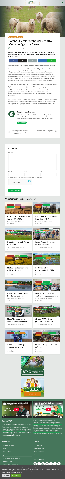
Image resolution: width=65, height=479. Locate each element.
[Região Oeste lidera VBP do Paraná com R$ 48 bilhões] (46, 208)
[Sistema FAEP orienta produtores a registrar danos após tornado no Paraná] (46, 310)
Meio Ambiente (19, 232)
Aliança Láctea (38, 445)
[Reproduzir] (4, 417)
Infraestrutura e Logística (13, 309)
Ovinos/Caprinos (12, 37)
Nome (10, 171)
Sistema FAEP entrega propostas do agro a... (16, 346)
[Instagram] (35, 464)
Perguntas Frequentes (8, 445)
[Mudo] (27, 417)
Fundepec (36, 455)
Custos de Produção (40, 258)
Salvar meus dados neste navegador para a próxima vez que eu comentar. (26, 177)
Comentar (36, 48)
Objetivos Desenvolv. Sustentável (11, 458)
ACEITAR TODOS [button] (16, 475)
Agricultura (10, 204)
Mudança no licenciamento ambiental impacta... (17, 269)
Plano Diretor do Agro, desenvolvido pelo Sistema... (18, 320)
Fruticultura (11, 206)
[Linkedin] (43, 464)
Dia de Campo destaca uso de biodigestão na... (45, 243)
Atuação (17, 230)
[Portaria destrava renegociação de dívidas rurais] (46, 259)
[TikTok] (51, 464)
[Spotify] (59, 464)
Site (41, 171)
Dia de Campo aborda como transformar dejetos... (18, 294)
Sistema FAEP (23, 426)
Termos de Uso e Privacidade (10, 464)
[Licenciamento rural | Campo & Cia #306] (18, 233)
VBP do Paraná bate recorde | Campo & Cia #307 (18, 217)
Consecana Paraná (39, 448)
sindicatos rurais (21, 430)
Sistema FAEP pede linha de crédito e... (46, 346)
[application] (17, 409)
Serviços (16, 281)
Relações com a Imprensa (16, 48)
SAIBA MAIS (19, 472)
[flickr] (55, 464)
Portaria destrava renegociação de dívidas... (45, 269)
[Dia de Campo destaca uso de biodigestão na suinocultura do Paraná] (46, 233)
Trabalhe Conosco (7, 461)
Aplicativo (5, 455)
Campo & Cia (17, 204)
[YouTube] (47, 464)
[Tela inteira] (29, 417)
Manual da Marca (7, 451)
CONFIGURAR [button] (6, 475)
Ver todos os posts (22, 122)
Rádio (23, 206)
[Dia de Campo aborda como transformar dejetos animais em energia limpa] (18, 285)
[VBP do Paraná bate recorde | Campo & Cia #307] (18, 208)
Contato (5, 448)
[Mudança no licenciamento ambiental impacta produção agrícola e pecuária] (18, 259)
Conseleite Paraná (39, 451)
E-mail (26, 171)
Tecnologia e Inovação (41, 232)
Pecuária (20, 37)
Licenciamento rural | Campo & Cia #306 (18, 243)
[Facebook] (39, 464)
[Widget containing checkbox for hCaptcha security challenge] (20, 182)
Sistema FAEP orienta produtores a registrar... (44, 320)
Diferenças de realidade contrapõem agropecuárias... (46, 294)
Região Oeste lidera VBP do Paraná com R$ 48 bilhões (46, 217)
